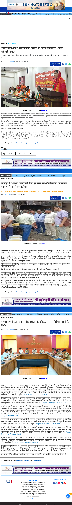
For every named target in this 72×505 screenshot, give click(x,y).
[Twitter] (56, 483)
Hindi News (12, 43)
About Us (33, 480)
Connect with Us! (59, 480)
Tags (4, 148)
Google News (37, 143)
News (10, 178)
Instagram (26, 143)
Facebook (19, 143)
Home (3, 43)
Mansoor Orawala (9, 61)
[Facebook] (54, 483)
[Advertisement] (36, 29)
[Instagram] (59, 483)
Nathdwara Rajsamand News (25, 154)
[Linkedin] (62, 483)
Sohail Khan (7, 194)
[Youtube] (64, 483)
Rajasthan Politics (8, 154)
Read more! (33, 499)
